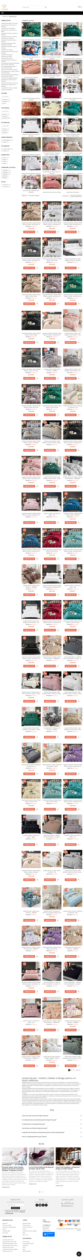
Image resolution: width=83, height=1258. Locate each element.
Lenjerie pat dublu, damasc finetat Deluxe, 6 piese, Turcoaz (72, 621)
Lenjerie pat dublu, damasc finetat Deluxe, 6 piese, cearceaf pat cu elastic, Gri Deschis (72, 223)
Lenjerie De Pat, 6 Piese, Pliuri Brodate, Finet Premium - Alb (31, 621)
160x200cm (5, 172)
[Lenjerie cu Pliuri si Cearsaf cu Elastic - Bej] (72, 574)
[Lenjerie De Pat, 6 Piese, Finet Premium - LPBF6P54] (72, 936)
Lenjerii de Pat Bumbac (6, 89)
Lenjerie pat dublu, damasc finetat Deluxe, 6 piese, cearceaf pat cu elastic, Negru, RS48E (31, 657)
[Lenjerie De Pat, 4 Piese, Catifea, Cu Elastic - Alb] (51, 859)
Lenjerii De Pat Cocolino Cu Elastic (9, 88)
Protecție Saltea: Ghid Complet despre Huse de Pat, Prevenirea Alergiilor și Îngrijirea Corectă (13, 1168)
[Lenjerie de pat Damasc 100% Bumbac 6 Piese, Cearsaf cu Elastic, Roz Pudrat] (51, 681)
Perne (24, 1247)
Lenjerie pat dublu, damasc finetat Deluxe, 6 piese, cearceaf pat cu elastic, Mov (72, 765)
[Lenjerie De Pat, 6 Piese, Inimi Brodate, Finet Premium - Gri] (72, 358)
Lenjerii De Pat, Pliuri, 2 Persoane (9, 36)
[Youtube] (40, 1205)
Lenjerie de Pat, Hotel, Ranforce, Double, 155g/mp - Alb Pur (52, 1057)
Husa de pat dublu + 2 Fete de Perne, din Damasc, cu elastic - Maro (52, 836)
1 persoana (5, 186)
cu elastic (5, 150)
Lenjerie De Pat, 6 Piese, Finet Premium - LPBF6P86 (73, 1021)
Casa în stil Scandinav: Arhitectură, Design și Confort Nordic (68, 1168)
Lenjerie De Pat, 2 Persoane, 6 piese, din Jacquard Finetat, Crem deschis (52, 911)
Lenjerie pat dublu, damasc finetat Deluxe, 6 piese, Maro (31, 295)
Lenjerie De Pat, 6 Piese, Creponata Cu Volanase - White (51, 765)
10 (77, 1070)
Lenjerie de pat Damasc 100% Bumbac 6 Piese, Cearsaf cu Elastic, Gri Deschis (72, 871)
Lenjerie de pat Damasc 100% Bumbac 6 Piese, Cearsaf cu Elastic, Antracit (72, 1057)
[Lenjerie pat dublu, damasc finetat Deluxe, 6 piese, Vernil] (51, 788)
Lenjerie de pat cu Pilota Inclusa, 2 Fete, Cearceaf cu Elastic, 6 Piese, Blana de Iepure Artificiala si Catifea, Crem (31, 692)
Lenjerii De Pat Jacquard (7, 54)
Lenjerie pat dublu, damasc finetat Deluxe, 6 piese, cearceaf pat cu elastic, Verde (72, 295)
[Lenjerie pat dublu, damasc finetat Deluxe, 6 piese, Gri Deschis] (31, 430)
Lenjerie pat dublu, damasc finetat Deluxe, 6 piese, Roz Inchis (31, 406)
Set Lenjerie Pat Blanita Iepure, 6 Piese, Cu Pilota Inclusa (9, 67)
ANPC (24, 1233)
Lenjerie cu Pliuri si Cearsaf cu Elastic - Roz (31, 1021)
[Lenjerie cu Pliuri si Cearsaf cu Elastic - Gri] (72, 824)
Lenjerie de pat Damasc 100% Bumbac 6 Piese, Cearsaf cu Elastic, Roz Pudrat (51, 692)
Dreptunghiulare (7, 140)
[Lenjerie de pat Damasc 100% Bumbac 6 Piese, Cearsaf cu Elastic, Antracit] (72, 1045)
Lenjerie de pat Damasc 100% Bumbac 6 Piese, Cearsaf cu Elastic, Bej (51, 441)
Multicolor (5, 101)
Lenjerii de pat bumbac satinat (9, 1243)
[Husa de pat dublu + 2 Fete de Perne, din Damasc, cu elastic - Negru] (72, 971)
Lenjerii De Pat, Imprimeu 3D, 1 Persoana (31, 191)
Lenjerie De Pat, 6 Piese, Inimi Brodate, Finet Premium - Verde (51, 477)
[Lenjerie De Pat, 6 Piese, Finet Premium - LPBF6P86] (72, 1008)
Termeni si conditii (6, 1225)
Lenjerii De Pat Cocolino (7, 58)
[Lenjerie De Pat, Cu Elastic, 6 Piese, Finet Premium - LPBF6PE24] (72, 465)
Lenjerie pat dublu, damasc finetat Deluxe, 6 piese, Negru (31, 334)
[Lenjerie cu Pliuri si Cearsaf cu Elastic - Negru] (31, 824)
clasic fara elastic (7, 149)
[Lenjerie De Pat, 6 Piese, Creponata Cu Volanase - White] (51, 752)
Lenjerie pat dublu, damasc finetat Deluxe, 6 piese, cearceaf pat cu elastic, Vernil (72, 550)
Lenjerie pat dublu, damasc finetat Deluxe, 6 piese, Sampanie (31, 871)
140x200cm (5, 170)
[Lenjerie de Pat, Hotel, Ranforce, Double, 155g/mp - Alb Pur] (51, 1045)
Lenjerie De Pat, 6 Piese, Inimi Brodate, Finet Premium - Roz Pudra (73, 334)
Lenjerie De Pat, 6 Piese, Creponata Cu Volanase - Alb (72, 406)
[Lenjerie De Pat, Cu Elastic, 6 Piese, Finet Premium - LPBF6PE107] (51, 1008)
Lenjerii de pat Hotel (7, 1251)
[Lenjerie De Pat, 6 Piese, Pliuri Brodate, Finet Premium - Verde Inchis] (31, 716)
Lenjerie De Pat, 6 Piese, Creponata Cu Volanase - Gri (31, 765)
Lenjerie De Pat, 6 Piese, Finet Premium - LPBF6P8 (52, 728)
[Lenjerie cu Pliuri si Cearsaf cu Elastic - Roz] (31, 1008)
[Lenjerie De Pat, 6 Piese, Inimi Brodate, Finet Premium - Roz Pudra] (72, 320)
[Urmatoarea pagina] (79, 1070)
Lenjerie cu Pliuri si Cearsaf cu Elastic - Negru (31, 836)
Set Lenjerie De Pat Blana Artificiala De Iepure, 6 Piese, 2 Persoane (10, 63)
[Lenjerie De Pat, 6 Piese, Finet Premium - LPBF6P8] (51, 716)
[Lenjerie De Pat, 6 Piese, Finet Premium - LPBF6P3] (51, 358)
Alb (3, 103)
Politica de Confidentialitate (9, 1227)
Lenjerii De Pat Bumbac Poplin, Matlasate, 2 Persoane (8, 44)
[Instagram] (46, 1205)
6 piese (4, 157)
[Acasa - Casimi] (9, 7)
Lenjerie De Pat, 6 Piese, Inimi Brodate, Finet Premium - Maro (72, 728)
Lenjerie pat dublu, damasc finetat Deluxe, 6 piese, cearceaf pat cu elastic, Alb (52, 223)
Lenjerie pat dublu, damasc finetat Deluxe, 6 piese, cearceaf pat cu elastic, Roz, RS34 (31, 514)
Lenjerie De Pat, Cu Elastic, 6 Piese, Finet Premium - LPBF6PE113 (31, 1057)
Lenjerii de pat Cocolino (8, 1247)
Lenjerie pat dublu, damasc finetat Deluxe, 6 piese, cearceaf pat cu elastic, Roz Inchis (52, 295)
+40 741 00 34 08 (68, 1203)
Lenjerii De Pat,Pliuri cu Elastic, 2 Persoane (31, 135)
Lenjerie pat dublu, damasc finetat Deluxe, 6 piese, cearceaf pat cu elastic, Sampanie (52, 334)
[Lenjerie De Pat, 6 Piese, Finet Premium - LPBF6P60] (31, 574)
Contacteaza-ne (50, 1234)
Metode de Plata (27, 1223)
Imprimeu (5, 99)
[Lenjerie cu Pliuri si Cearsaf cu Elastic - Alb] (51, 501)
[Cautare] (45, 7)
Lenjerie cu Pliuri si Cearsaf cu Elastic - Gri (72, 836)
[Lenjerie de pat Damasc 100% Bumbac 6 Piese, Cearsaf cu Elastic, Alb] (72, 681)
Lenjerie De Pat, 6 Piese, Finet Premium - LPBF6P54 (73, 948)
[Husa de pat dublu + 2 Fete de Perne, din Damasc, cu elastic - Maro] (51, 824)
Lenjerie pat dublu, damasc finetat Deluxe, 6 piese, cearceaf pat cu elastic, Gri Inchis (31, 259)
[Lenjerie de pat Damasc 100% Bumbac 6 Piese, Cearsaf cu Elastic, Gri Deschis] (72, 859)
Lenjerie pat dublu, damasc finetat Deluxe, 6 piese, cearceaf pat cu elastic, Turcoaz (72, 800)
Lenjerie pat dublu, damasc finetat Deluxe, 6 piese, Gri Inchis (31, 369)
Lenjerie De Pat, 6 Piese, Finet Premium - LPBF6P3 (52, 369)
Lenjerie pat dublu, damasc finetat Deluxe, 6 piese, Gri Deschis (31, 441)
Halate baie (25, 1245)
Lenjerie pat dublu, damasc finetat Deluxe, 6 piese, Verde (52, 406)
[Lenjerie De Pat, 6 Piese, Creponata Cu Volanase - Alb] (72, 394)
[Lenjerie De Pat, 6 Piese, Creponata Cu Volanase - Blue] (72, 897)
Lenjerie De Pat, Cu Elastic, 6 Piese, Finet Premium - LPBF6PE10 (31, 948)
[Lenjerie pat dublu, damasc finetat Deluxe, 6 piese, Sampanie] (31, 859)
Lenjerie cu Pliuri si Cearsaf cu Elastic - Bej (72, 586)
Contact (4, 1229)
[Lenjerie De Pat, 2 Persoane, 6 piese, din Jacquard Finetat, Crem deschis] (51, 897)
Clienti (25, 1220)
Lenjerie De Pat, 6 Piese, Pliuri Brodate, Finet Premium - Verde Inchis (31, 728)
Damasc (4, 116)
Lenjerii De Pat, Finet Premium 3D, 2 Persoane (72, 99)
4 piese (4, 159)
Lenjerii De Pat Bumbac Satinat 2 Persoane (31, 99)
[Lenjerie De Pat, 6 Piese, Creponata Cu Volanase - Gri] (31, 752)
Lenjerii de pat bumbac (7, 1239)
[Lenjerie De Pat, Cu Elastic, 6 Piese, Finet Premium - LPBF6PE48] (51, 645)
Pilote (24, 1249)
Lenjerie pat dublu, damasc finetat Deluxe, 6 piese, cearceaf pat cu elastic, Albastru (31, 550)
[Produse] (2, 13)
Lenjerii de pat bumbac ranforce (10, 1245)
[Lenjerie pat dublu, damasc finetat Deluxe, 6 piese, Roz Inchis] (31, 394)
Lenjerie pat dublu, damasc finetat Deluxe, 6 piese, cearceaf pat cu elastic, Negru (72, 441)
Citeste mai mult (5, 1187)
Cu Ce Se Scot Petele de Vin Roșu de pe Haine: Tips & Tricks (41, 1168)
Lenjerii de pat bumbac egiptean (10, 1249)
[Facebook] (37, 1205)
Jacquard (5, 132)
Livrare (24, 1229)
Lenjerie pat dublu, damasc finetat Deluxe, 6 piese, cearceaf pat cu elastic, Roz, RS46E (31, 983)
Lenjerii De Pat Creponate (7, 38)
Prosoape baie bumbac (28, 1243)
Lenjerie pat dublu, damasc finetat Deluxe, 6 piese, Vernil (52, 800)
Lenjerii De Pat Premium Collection (9, 69)
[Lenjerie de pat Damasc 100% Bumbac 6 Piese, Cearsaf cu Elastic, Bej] (51, 429)
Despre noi (5, 1223)
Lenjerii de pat (7, 1236)
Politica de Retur (26, 1225)
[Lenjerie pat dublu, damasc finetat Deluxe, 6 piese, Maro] (31, 283)
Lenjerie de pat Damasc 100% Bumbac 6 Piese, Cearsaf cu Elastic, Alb (72, 692)
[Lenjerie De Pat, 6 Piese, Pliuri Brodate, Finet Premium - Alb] (31, 609)
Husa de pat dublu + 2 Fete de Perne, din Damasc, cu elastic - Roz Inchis (51, 983)
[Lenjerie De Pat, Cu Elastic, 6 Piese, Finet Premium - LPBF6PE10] (31, 936)
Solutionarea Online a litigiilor (30, 1231)
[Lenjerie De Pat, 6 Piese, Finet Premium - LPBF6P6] (31, 897)
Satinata (5, 129)
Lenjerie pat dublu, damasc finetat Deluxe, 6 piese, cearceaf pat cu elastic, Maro (31, 223)
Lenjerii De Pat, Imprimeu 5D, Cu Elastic (31, 57)
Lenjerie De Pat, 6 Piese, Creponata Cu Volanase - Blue (72, 911)
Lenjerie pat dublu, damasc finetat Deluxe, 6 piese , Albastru (72, 514)
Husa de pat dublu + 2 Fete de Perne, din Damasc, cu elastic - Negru (72, 983)
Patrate (4, 142)
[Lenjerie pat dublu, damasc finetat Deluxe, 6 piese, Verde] (51, 394)
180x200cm (5, 174)
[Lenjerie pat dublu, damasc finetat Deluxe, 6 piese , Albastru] (72, 502)
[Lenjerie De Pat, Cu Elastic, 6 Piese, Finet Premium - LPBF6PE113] (31, 1045)
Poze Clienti (5, 1233)
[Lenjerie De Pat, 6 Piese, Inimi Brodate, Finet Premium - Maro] (72, 716)
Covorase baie (26, 1241)
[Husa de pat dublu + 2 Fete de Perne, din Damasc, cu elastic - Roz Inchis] (51, 971)
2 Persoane (5, 184)
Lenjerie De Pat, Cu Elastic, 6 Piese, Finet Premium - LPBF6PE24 (72, 477)
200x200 (5, 176)
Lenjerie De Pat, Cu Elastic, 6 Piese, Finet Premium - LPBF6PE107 (51, 1021)
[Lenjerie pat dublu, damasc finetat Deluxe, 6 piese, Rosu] (51, 538)
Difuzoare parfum (27, 1251)
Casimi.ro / (5, 16)
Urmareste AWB (6, 1231)
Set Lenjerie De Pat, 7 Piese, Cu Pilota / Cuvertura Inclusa (52, 153)
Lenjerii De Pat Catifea (6, 56)
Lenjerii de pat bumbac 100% (9, 1241)
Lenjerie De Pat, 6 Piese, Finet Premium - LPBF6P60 (31, 586)
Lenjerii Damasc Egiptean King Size (9, 78)
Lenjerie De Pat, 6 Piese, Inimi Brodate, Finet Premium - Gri (73, 369)
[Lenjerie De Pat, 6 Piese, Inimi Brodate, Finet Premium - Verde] (51, 465)
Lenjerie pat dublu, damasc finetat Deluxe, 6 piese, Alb (52, 259)
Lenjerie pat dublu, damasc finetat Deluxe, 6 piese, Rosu (52, 550)
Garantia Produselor (27, 1227)
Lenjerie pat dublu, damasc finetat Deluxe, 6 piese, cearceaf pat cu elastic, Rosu (52, 621)
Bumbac (5, 114)
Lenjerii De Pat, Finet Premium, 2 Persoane (52, 39)
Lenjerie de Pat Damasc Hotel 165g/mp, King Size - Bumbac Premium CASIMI (73, 259)
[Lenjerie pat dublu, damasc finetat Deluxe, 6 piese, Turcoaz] (72, 609)
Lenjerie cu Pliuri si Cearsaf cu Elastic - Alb (52, 514)
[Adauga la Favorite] (37, 232)
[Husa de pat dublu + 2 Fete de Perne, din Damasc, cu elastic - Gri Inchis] (72, 645)
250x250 (5, 178)
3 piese (4, 161)
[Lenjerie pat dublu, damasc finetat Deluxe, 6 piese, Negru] (31, 320)
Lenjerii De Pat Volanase (7, 49)
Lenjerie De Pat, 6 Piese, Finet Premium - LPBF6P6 (31, 911)
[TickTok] (43, 1205)
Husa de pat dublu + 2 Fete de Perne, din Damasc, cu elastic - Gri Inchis (72, 657)
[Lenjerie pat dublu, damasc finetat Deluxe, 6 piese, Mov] (51, 936)
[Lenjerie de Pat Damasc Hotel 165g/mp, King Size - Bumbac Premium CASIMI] (72, 247)
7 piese (4, 163)
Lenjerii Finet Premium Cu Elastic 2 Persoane (51, 57)
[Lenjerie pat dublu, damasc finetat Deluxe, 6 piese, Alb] (51, 247)
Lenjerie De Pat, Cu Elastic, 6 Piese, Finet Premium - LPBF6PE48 (51, 657)
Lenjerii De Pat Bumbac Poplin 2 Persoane (52, 76)
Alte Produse (27, 1238)
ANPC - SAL (25, 1235)
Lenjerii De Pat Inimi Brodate (8, 28)
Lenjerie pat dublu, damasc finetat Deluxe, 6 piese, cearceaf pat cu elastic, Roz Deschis (31, 477)
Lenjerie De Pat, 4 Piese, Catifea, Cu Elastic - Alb (52, 871)
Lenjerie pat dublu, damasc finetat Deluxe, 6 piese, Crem (31, 800)
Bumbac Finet (6, 118)
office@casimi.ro (68, 1206)
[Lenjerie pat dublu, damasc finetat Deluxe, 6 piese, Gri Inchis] (31, 357)
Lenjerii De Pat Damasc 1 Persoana (9, 83)
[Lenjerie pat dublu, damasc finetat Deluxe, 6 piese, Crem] (31, 788)
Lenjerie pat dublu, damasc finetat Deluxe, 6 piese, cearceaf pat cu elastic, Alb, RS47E (52, 586)
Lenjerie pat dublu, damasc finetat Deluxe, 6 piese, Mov (52, 948)
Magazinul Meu (7, 1220)
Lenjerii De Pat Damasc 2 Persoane (9, 23)
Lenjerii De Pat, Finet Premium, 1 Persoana (52, 172)
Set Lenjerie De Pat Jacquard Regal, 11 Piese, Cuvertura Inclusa (10, 75)
